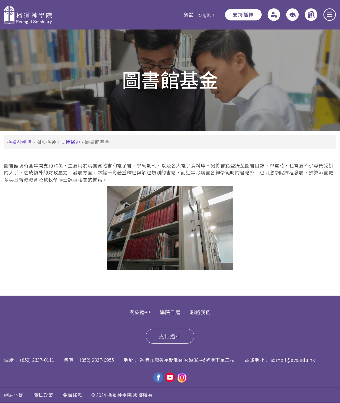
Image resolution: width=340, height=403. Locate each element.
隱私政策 (43, 395)
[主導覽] (329, 14)
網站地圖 (14, 395)
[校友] (292, 14)
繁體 (189, 14)
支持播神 (243, 14)
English (206, 14)
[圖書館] (311, 14)
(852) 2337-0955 (97, 359)
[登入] (273, 14)
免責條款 (72, 395)
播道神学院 (19, 141)
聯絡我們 (200, 312)
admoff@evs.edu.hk (292, 359)
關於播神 (139, 312)
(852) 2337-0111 (37, 359)
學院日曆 (170, 312)
